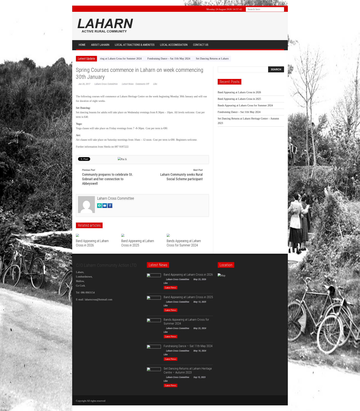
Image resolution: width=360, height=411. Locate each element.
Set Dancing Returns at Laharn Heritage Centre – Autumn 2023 (209, 58)
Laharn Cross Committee (106, 83)
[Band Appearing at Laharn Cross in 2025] (142, 235)
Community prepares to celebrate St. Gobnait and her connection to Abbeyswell (107, 177)
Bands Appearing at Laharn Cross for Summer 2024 (245, 105)
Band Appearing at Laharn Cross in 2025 (239, 99)
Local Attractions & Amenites (134, 44)
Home (82, 44)
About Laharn (100, 44)
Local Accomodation (174, 44)
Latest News (128, 83)
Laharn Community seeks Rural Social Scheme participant (181, 175)
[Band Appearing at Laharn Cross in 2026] (97, 235)
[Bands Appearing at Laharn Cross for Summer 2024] (188, 235)
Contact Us (200, 44)
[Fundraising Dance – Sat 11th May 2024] (154, 352)
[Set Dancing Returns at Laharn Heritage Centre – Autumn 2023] (154, 374)
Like (155, 83)
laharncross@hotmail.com (98, 299)
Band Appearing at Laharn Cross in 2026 (239, 92)
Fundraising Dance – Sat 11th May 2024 (148, 58)
